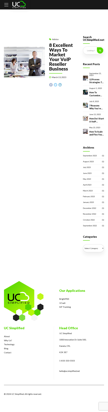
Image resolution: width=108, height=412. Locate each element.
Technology (9, 344)
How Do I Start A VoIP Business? (96, 120)
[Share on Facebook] (51, 85)
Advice (55, 39)
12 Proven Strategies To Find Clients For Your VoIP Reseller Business (96, 81)
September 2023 (90, 155)
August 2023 (88, 161)
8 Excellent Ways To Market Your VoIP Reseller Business (61, 57)
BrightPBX (64, 299)
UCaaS (62, 303)
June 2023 (87, 173)
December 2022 (89, 208)
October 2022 (89, 220)
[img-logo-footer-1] (23, 301)
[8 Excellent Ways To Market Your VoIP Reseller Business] (24, 62)
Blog (6, 348)
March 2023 (88, 191)
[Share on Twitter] (55, 85)
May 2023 (87, 179)
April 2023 (87, 185)
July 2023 (87, 167)
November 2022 (89, 214)
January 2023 (88, 202)
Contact (7, 352)
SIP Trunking (65, 307)
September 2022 (90, 225)
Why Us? (8, 340)
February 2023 (89, 196)
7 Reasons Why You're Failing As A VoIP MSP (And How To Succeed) (95, 107)
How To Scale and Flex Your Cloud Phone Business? (96, 133)
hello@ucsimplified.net (69, 371)
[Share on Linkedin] (60, 85)
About (7, 336)
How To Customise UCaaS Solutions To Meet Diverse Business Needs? (96, 94)
